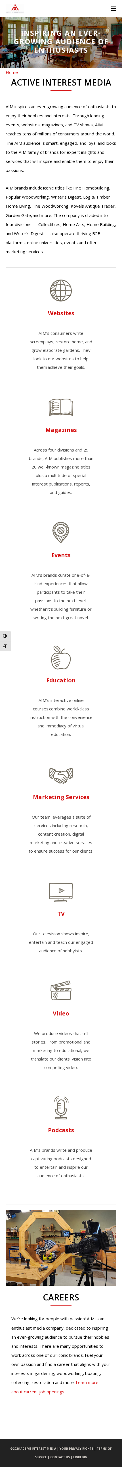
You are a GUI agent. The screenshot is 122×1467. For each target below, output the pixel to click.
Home (12, 72)
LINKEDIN (80, 1457)
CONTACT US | (61, 1457)
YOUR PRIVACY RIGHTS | (78, 1449)
